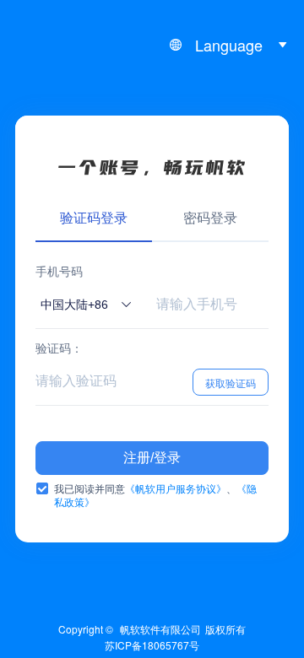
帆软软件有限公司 (160, 629)
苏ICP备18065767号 (152, 645)
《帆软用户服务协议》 (175, 488)
